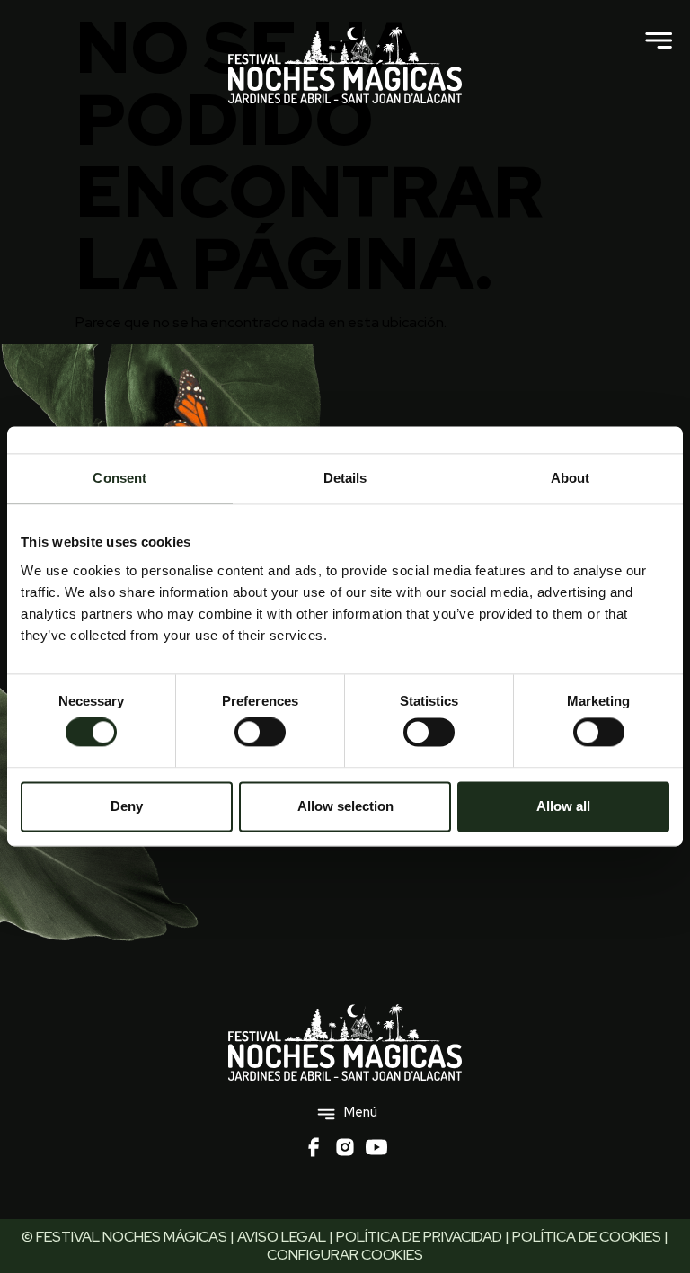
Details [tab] (345, 477)
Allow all (563, 806)
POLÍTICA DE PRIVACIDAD (419, 1236)
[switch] (260, 732)
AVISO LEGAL (281, 1236)
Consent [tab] (119, 477)
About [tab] (570, 477)
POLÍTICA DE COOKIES (586, 1236)
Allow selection (345, 806)
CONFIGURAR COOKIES (345, 1254)
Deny (127, 806)
